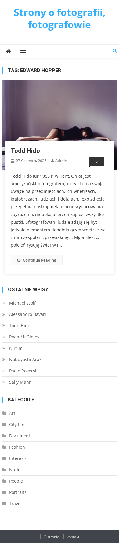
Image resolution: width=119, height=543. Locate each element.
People (16, 481)
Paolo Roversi (22, 371)
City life (16, 424)
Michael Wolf (22, 303)
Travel (15, 503)
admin (61, 160)
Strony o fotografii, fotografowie (60, 18)
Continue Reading (39, 260)
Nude (14, 469)
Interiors (18, 458)
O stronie (51, 536)
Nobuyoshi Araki (26, 359)
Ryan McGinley (24, 337)
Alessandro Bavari (27, 314)
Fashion (17, 447)
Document (19, 436)
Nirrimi (16, 348)
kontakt (73, 536)
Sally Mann (20, 382)
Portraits (18, 492)
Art (12, 413)
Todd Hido (25, 150)
